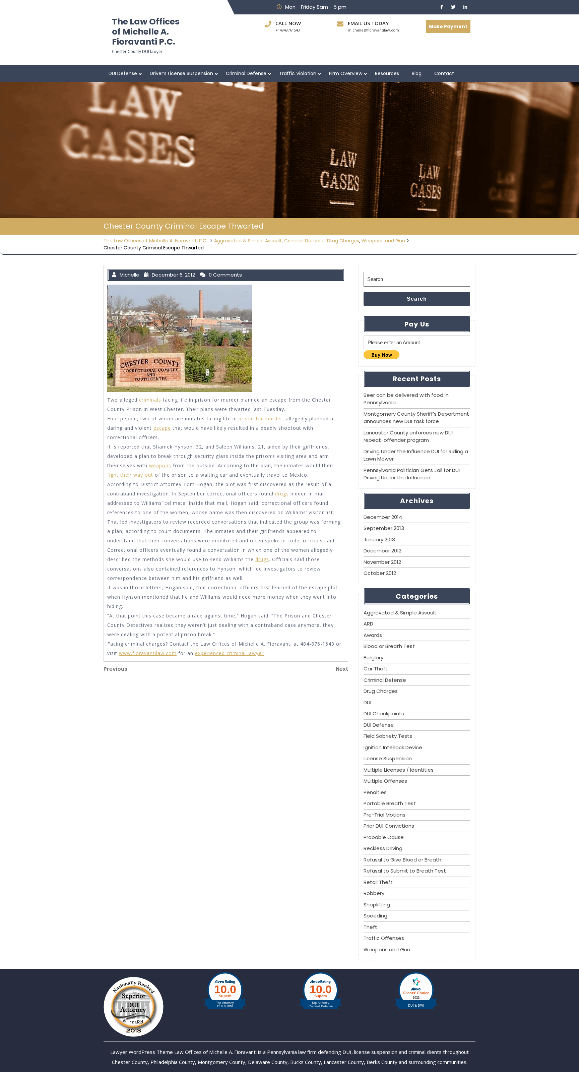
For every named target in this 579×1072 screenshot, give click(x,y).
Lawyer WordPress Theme (141, 1052)
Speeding (375, 915)
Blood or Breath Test (389, 646)
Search (417, 299)
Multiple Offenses (385, 780)
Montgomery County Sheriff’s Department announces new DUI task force (416, 417)
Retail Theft (378, 882)
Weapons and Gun (383, 240)
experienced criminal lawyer (229, 653)
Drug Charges (343, 240)
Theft (370, 927)
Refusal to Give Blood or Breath (402, 859)
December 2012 (382, 550)
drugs (281, 493)
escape (162, 428)
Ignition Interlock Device (393, 747)
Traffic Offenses (384, 938)
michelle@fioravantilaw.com (373, 30)
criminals (150, 400)
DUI (367, 702)
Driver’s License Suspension (181, 73)
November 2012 (382, 561)
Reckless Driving (383, 848)
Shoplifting (377, 904)
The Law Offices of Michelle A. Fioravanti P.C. (146, 32)
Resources (387, 73)
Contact (444, 73)
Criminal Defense (246, 73)
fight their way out (130, 475)
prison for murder (260, 418)
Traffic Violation (297, 73)
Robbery (374, 893)
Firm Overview (345, 73)
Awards (373, 635)
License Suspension (388, 758)
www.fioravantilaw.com (148, 653)
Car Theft (376, 668)
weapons (160, 465)
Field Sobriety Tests (388, 735)
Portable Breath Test (390, 803)
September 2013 (384, 528)
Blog (417, 73)
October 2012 (380, 573)
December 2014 (383, 517)
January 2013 (379, 539)
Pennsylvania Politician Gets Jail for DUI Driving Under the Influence (412, 474)
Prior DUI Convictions (389, 825)
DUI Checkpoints (384, 713)
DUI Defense (123, 73)
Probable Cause (384, 837)
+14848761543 (287, 30)
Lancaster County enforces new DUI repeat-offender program (408, 436)
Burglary (373, 657)
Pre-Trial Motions (384, 814)
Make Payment (448, 26)
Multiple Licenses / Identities (399, 769)
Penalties (375, 792)
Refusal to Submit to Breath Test (405, 870)
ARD (368, 623)
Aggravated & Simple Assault (248, 240)
